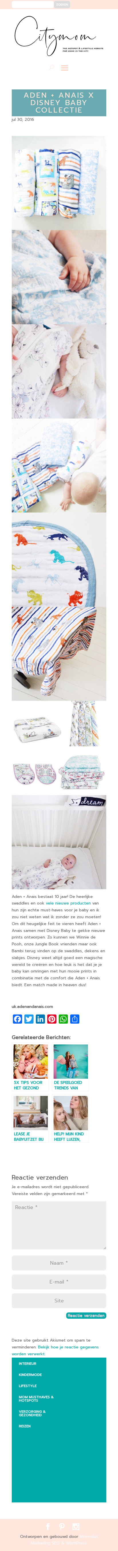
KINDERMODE (30, 1374)
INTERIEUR (27, 1363)
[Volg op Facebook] (81, 17)
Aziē (27, 1457)
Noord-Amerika (38, 1483)
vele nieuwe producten (69, 903)
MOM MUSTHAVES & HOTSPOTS (36, 1398)
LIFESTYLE (28, 1385)
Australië (32, 1446)
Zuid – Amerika (37, 1494)
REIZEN (25, 1426)
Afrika (29, 1435)
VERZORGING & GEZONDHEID (32, 1413)
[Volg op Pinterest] (90, 17)
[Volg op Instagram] (98, 17)
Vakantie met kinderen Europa (44, 1470)
